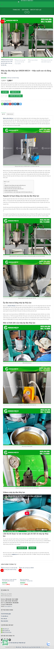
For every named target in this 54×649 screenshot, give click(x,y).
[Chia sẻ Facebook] (5, 104)
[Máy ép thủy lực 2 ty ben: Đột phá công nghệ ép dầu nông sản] (9, 572)
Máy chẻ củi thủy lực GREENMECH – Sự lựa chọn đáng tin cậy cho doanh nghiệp (26, 580)
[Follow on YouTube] (10, 640)
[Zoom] (2, 56)
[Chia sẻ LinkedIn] (15, 104)
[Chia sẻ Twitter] (7, 104)
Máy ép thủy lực (35, 9)
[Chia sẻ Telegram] (20, 104)
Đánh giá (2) (10, 114)
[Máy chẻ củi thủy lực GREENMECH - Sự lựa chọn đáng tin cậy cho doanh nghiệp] (27, 572)
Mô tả (3, 114)
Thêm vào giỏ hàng (15, 96)
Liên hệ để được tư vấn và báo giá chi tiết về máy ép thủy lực (18, 192)
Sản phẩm (25, 9)
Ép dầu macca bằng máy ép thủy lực (13, 187)
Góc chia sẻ (4, 618)
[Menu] (2, 4)
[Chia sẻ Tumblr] (18, 104)
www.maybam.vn (8, 606)
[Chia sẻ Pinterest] (10, 104)
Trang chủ (16, 9)
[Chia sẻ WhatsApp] (2, 104)
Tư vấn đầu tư (4, 616)
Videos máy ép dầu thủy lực (11, 190)
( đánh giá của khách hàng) (13, 77)
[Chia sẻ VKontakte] (12, 104)
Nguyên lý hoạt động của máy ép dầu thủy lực (15, 185)
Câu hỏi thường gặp (6, 613)
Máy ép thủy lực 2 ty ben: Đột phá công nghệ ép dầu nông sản (9, 580)
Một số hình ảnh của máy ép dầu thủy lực (14, 188)
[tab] (3, 114)
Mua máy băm (4, 621)
